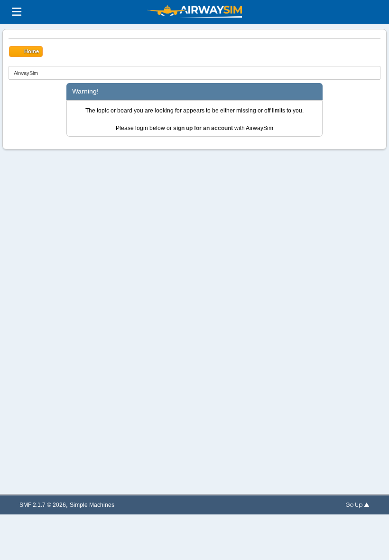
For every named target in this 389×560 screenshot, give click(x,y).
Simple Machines (92, 505)
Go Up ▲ (358, 505)
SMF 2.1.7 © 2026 (42, 505)
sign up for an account (203, 128)
